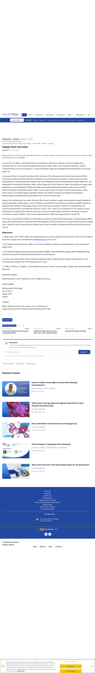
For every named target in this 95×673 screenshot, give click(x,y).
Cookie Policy (21, 671)
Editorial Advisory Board (47, 500)
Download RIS (7, 320)
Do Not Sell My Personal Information (47, 502)
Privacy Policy (47, 505)
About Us (47, 491)
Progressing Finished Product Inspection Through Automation (15, 332)
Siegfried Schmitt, (51, 447)
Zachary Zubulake (49, 388)
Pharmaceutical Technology (12, 141)
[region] (47, 666)
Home (35, 547)
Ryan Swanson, (38, 388)
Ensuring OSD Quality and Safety (75, 331)
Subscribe (83, 352)
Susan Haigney (62, 447)
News (50, 547)
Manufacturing (63, 120)
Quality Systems (81, 120)
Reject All (71, 666)
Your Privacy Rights (47, 509)
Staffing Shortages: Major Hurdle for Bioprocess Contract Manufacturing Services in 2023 (45, 332)
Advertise (47, 493)
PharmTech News (8, 364)
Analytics (35, 120)
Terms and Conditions (47, 507)
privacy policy (39, 356)
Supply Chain (20, 364)
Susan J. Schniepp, (39, 447)
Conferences (60, 115)
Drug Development (53, 120)
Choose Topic (16, 120)
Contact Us (47, 496)
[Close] (92, 666)
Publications (39, 115)
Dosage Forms (43, 120)
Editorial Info (47, 498)
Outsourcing (72, 120)
